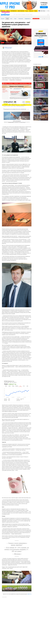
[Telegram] (42, 18)
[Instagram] (44, 18)
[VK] (46, 18)
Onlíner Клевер (42, 10)
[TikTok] (48, 18)
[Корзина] (48, 15)
